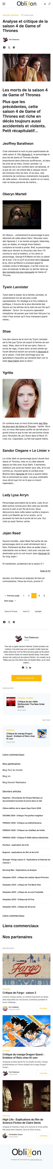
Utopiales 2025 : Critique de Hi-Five (18, 899)
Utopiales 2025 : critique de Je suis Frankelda (23, 892)
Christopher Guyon (16, 1134)
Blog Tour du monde (12, 770)
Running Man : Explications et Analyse (20, 870)
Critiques (15, 15)
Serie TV (26, 611)
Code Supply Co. (36, 1159)
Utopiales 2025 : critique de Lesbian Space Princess (26, 877)
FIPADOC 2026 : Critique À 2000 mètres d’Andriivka (25, 837)
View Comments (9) (25, 678)
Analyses (6, 15)
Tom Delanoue (14, 39)
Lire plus (43, 1008)
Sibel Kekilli (13, 361)
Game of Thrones (11, 611)
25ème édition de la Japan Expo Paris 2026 (22, 808)
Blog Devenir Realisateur (14, 782)
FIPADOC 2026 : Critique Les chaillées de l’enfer (24, 830)
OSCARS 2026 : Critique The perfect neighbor (23, 815)
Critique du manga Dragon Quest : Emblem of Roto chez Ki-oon (20, 736)
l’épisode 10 (21, 474)
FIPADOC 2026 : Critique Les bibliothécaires (22, 823)
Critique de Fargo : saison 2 (19, 992)
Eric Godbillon (14, 1007)
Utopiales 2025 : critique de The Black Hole (22, 885)
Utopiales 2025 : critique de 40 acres (19, 907)
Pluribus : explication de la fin (16, 845)
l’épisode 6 (42, 351)
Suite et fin (45, 571)
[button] (4, 4)
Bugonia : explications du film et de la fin (21, 852)
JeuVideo (29, 698)
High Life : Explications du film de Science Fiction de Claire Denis (23, 1121)
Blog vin (6, 776)
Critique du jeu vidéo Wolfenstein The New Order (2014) (31, 704)
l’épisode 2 (27, 154)
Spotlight (38, 611)
